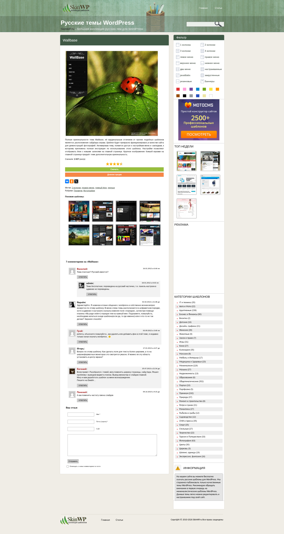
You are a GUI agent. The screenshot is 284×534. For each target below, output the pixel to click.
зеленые (204, 89)
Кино (181, 346)
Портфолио (184, 389)
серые (191, 95)
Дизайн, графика (187, 326)
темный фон (101, 188)
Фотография (89, 191)
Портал (182, 385)
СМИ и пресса (186, 421)
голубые (197, 89)
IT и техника (185, 302)
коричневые (178, 95)
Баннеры (209, 81)
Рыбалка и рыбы (187, 413)
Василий (82, 269)
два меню (185, 69)
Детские (183, 322)
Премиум (78, 191)
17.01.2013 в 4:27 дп (151, 348)
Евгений (81, 369)
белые (211, 95)
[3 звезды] (114, 164)
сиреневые (191, 89)
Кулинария (184, 350)
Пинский (82, 392)
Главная (203, 8)
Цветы (182, 444)
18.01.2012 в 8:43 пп (150, 283)
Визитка (183, 318)
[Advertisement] (199, 261)
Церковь (183, 448)
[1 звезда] (107, 164)
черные (111, 188)
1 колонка (185, 44)
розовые (184, 89)
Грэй (79, 331)
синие (197, 95)
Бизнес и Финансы (188, 314)
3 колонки (185, 51)
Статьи (218, 8)
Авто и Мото (185, 306)
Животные (184, 334)
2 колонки (76, 188)
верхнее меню (188, 63)
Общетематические (188, 381)
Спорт (182, 425)
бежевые (204, 95)
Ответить (83, 277)
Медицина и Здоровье (190, 362)
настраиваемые (213, 69)
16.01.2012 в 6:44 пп (151, 268)
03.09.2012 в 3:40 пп (151, 330)
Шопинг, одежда (187, 452)
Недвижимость (186, 373)
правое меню (88, 188)
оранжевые (217, 89)
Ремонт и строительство (190, 401)
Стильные (184, 429)
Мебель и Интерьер (189, 358)
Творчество (184, 433)
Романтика (184, 409)
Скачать (114, 169)
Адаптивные (185, 310)
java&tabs (185, 75)
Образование (185, 377)
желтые (211, 89)
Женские (183, 330)
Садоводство (185, 417)
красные (178, 89)
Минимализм (186, 366)
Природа (183, 397)
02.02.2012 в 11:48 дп (151, 302)
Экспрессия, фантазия (190, 456)
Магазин (183, 354)
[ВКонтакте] (67, 181)
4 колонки (210, 51)
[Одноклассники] (72, 181)
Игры (181, 342)
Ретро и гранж (186, 405)
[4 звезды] (118, 164)
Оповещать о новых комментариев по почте (85, 466)
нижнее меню (212, 63)
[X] (76, 181)
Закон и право (186, 338)
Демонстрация (114, 174)
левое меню (186, 57)
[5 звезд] (121, 164)
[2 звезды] (111, 164)
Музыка (183, 369)
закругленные (212, 75)
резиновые (186, 81)
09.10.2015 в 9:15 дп (151, 392)
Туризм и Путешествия (190, 437)
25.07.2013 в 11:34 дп (151, 368)
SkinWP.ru (197, 520)
